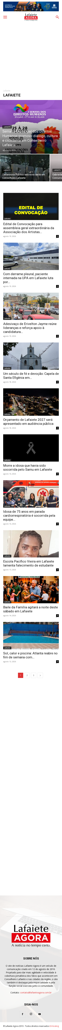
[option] (31, 6)
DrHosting (54, 1026)
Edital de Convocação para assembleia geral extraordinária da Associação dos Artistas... (28, 228)
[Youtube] (39, 1014)
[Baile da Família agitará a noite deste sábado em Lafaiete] (31, 589)
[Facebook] (22, 1014)
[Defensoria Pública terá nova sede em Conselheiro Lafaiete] (25, 172)
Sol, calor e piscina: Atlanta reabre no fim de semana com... (30, 655)
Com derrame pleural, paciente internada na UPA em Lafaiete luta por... (28, 278)
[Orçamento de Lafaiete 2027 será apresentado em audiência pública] (31, 402)
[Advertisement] (31, 54)
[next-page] (40, 675)
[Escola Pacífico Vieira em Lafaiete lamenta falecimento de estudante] (31, 543)
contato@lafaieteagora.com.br (36, 992)
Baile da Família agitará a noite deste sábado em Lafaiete (30, 609)
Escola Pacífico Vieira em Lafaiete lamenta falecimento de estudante (28, 563)
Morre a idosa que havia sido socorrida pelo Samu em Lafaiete (27, 467)
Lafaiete (7, 127)
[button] (5, 17)
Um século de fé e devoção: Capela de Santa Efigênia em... (31, 376)
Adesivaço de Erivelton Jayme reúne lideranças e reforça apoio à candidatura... (30, 328)
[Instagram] (31, 1014)
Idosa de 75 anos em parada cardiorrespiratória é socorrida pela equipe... (29, 515)
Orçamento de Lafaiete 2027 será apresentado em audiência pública (28, 422)
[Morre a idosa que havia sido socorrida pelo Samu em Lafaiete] (31, 448)
